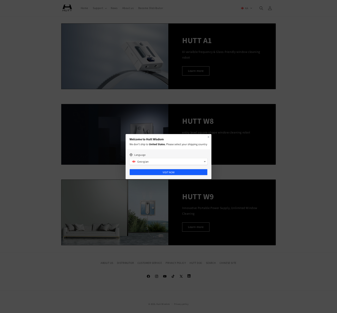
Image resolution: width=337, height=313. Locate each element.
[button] (168, 161)
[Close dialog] (208, 137)
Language (140, 154)
